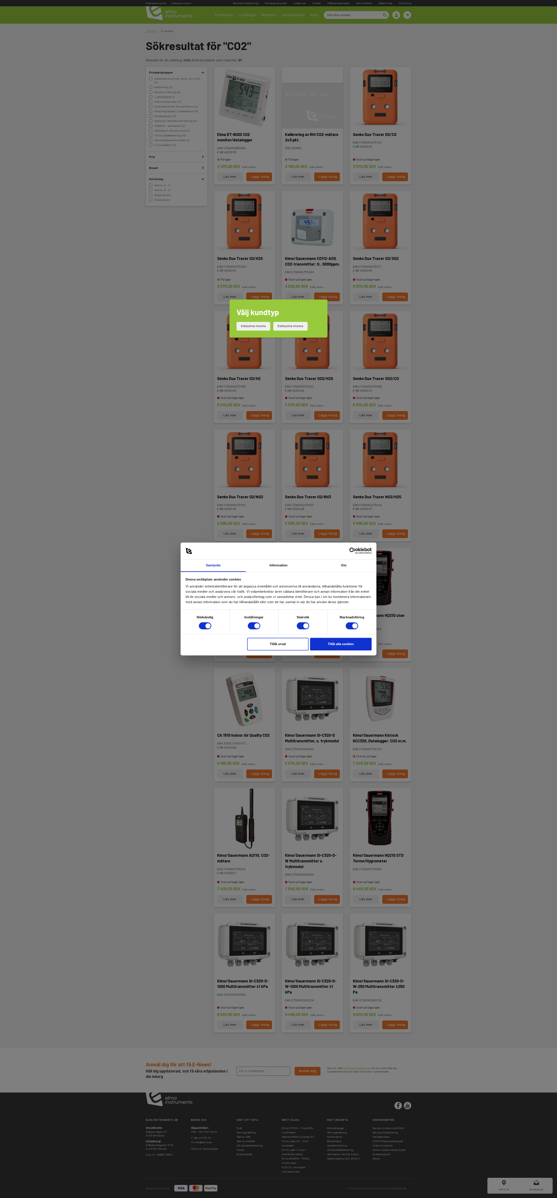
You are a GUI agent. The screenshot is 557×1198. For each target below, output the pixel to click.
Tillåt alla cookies (341, 644)
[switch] (254, 625)
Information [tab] (278, 565)
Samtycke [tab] (213, 565)
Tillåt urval (278, 644)
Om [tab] (343, 565)
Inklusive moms (253, 326)
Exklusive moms (290, 326)
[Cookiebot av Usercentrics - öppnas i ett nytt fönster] (353, 551)
